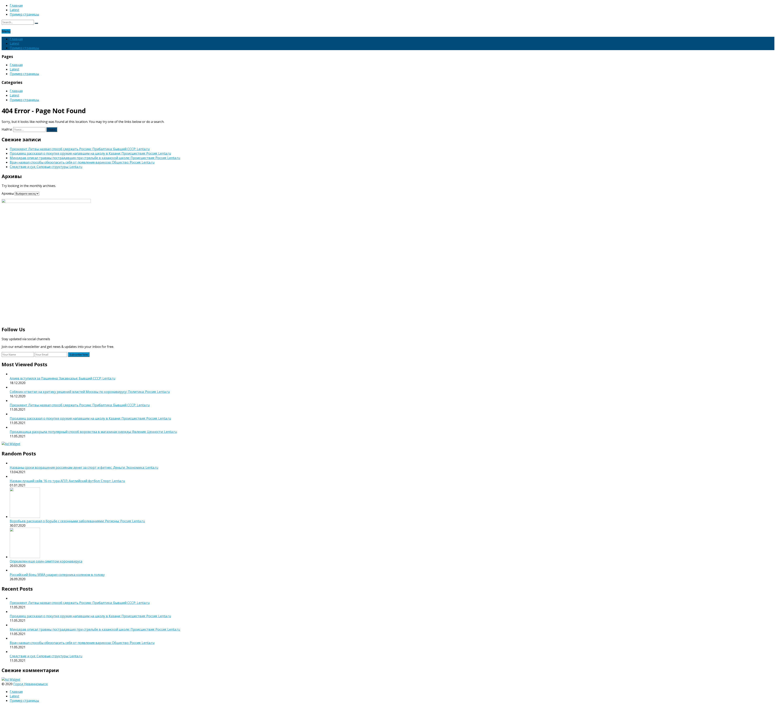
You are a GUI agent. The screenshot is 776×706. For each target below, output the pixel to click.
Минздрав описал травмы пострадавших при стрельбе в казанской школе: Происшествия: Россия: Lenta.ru (95, 158)
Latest (14, 10)
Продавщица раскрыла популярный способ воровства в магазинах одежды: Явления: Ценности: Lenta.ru (93, 432)
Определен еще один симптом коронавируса (46, 561)
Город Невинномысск (30, 684)
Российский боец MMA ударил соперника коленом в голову (57, 574)
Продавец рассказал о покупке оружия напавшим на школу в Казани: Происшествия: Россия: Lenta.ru (90, 153)
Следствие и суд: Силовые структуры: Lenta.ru (46, 167)
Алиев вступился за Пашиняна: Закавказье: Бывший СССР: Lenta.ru (62, 378)
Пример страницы (24, 14)
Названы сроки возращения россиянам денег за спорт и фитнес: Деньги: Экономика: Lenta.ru (84, 467)
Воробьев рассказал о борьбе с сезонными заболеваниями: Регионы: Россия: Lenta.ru (77, 521)
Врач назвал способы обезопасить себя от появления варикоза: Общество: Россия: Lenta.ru (82, 162)
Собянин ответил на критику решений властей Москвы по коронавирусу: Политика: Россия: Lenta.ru (90, 391)
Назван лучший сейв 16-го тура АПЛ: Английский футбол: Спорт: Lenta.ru (67, 481)
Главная (16, 5)
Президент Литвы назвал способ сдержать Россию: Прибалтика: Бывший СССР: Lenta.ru (80, 149)
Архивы (8, 193)
